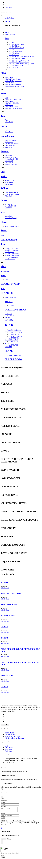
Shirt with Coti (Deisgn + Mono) (15, 86)
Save (3, 817)
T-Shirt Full (8, 196)
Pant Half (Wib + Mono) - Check (19, 60)
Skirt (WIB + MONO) (12, 103)
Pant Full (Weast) (14, 53)
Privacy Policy (9, 733)
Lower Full (8, 204)
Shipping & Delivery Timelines (14, 738)
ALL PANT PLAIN (11, 343)
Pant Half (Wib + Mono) (16, 48)
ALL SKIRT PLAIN (11, 340)
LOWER (4, 627)
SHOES (9, 301)
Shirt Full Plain (9, 82)
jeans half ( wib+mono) (12, 253)
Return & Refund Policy (12, 736)
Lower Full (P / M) (10, 206)
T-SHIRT (4, 582)
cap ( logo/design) (9, 239)
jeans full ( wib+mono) (12, 248)
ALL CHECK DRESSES (13, 331)
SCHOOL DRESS (10, 34)
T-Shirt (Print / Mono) (11, 192)
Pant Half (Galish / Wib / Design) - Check (21, 56)
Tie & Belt (10, 325)
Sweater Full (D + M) (11, 159)
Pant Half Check (14, 55)
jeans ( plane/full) (10, 259)
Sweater (5, 151)
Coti (3, 212)
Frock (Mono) (9, 132)
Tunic (3, 116)
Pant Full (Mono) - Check (17, 65)
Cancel (3, 839)
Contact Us (5, 725)
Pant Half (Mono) (14, 46)
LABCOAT (8, 314)
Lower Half (8, 208)
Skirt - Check (9, 105)
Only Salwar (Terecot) (11, 143)
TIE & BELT (9, 321)
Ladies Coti (8, 216)
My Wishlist (8, 749)
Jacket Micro (9, 182)
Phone (3, 813)
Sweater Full (9, 155)
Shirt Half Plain (9, 77)
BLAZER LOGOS (15, 355)
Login (6, 746)
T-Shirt (4, 188)
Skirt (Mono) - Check (11, 106)
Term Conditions (10, 734)
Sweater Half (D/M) (11, 164)
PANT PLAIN (13, 345)
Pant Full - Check (14, 67)
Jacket (4, 176)
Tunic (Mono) (9, 122)
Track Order (8, 7)
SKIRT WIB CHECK (15, 333)
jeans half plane (9, 252)
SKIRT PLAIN (13, 341)
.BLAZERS (8, 347)
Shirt (3, 73)
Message (3, 806)
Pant (7, 38)
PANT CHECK (14, 338)
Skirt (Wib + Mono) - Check (13, 108)
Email (2, 799)
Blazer (4, 222)
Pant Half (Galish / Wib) (16, 44)
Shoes (3, 266)
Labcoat (11, 315)
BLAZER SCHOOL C (12, 226)
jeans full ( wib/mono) (11, 250)
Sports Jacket (9, 184)
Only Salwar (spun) (11, 145)
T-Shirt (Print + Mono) (12, 194)
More (6, 69)
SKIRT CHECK (14, 334)
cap (2, 235)
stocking (5, 271)
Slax (3, 172)
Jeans (3, 244)
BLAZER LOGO (13, 359)
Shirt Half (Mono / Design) (13, 79)
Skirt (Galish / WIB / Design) (14, 99)
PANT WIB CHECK (15, 336)
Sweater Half (9, 161)
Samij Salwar (7, 136)
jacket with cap (7, 675)
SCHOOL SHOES (11, 297)
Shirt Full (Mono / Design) (13, 84)
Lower (4, 200)
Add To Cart (5, 588)
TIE (3, 288)
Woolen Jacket (9, 180)
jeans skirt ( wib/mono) (12, 257)
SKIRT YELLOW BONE (11, 593)
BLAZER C (7, 293)
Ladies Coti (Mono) (11, 218)
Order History (9, 747)
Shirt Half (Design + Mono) (13, 81)
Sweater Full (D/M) (11, 157)
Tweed (4, 230)
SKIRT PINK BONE (9, 605)
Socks (3, 275)
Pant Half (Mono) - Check (17, 58)
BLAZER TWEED (10, 284)
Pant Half (11, 42)
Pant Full (11, 49)
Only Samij (8, 147)
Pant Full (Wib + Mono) (16, 51)
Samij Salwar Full (10, 140)
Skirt (3, 93)
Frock (4, 126)
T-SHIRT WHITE (8, 616)
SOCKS (7, 317)
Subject (3, 802)
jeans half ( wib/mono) (12, 255)
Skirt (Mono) (9, 101)
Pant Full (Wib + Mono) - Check (19, 62)
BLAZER (9, 351)
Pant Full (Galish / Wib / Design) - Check (21, 63)
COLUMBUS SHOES (16, 309)
